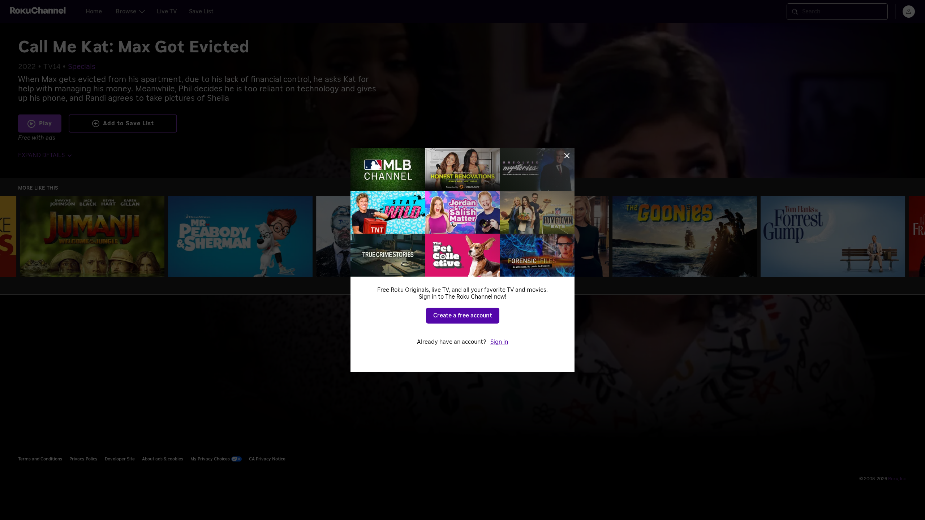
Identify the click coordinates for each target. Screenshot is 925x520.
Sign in (499, 342)
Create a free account (462, 315)
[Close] (567, 155)
